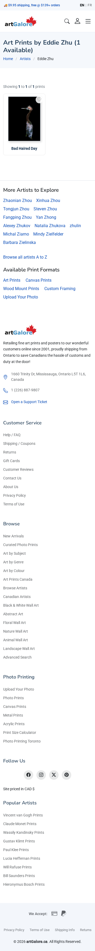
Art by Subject (14, 553)
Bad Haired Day (24, 148)
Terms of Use (13, 504)
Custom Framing (59, 288)
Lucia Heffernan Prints (21, 858)
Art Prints (11, 280)
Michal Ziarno (16, 234)
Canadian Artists (17, 597)
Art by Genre (13, 562)
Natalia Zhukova (50, 225)
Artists (25, 59)
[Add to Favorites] (39, 99)
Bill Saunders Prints (19, 876)
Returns (9, 452)
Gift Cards (11, 461)
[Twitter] (54, 775)
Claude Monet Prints (19, 824)
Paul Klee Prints (16, 850)
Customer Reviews (18, 469)
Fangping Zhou (17, 217)
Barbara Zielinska (19, 242)
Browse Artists (15, 588)
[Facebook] (28, 775)
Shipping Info (65, 930)
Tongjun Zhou (16, 208)
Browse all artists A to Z (25, 257)
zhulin (75, 225)
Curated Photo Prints (20, 545)
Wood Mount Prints (21, 288)
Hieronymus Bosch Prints (24, 884)
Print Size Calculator (19, 732)
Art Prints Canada (17, 579)
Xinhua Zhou (48, 200)
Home (8, 59)
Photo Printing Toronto (22, 741)
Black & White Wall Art (21, 605)
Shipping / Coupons (19, 443)
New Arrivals (13, 536)
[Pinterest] (66, 775)
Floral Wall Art (14, 623)
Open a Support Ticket (29, 402)
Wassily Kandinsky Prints (23, 832)
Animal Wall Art (15, 640)
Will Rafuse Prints (17, 867)
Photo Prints (13, 698)
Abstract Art (13, 614)
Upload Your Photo (20, 297)
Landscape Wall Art (19, 649)
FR (90, 5)
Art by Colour (14, 571)
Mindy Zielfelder (48, 234)
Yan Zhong (46, 217)
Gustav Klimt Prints (19, 841)
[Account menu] (77, 21)
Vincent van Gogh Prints (23, 815)
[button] (88, 21)
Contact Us (12, 478)
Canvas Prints (38, 280)
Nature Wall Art (15, 631)
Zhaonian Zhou (17, 200)
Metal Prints (13, 715)
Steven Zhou (45, 208)
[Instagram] (41, 775)
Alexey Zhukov (16, 225)
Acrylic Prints (14, 724)
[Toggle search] (67, 21)
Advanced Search (17, 657)
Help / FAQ (12, 435)
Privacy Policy (14, 495)
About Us (10, 487)
